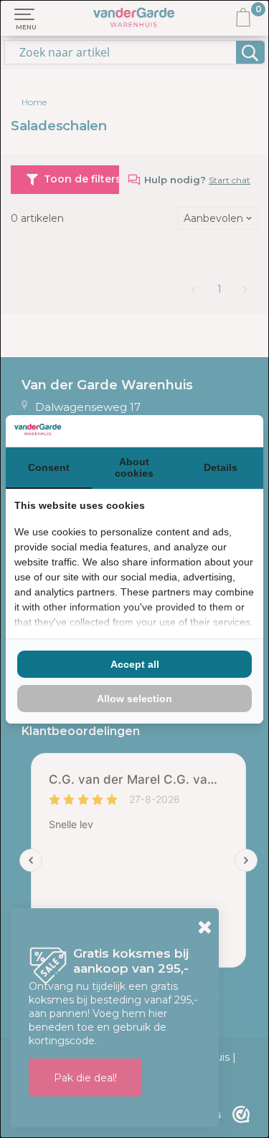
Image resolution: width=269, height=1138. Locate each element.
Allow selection (134, 698)
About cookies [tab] (134, 467)
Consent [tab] (49, 467)
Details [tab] (220, 467)
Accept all (134, 664)
